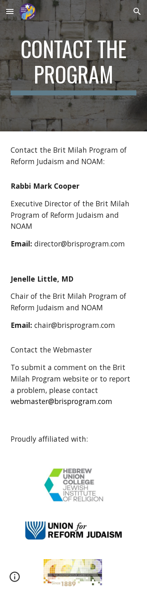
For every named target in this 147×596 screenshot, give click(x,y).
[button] (10, 11)
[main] (73, 66)
